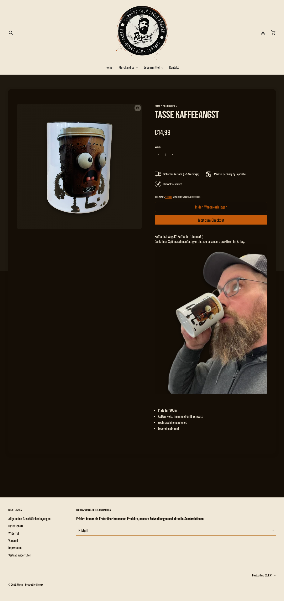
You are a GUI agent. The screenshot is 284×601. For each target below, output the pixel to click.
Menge (158, 147)
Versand (168, 196)
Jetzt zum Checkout (211, 220)
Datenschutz (15, 525)
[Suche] (10, 32)
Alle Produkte (169, 105)
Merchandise (127, 67)
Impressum (15, 547)
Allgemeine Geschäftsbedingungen (29, 518)
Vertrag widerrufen (19, 555)
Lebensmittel (152, 67)
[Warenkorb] (273, 32)
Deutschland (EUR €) (262, 575)
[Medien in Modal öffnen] (138, 108)
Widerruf (13, 533)
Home (108, 67)
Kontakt (174, 67)
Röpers (20, 584)
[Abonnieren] (273, 530)
